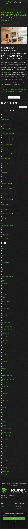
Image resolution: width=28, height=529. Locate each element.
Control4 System (4, 119)
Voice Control (4, 467)
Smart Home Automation (13, 89)
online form (8, 487)
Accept (14, 518)
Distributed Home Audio (6, 283)
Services (2, 508)
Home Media (3, 149)
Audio (2, 255)
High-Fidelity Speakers (5, 305)
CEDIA (2, 266)
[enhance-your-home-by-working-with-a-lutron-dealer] (14, 35)
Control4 (3, 273)
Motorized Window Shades (6, 199)
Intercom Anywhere (5, 333)
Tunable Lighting (4, 460)
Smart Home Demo (19, 508)
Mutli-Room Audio (5, 386)
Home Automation (5, 308)
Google (2, 290)
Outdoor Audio (4, 393)
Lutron (2, 347)
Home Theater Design (5, 158)
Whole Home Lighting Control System (9, 238)
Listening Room (4, 343)
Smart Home (3, 222)
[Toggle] (1, 121)
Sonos (2, 450)
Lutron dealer (6, 72)
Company (3, 506)
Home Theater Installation (6, 326)
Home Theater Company (6, 153)
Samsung (3, 411)
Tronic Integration (4, 457)
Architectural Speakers (5, 252)
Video (2, 464)
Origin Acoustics (4, 389)
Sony (2, 453)
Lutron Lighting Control (6, 177)
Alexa (2, 248)
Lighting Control (4, 169)
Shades (2, 418)
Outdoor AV (3, 397)
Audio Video (3, 116)
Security (2, 218)
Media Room (3, 365)
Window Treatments (5, 474)
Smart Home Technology (6, 435)
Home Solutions (18, 506)
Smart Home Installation (6, 225)
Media (2, 358)
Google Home (4, 294)
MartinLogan (3, 354)
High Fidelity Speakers (5, 301)
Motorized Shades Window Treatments (9, 372)
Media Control (4, 361)
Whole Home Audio (5, 234)
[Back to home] (14, 2)
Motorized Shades (5, 193)
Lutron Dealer (19, 91)
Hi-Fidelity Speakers (5, 297)
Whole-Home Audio (5, 471)
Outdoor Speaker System (6, 213)
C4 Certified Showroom (6, 511)
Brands (16, 511)
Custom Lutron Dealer (5, 26)
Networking (3, 209)
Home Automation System (6, 139)
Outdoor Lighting (4, 400)
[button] (1, 2)
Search (23, 106)
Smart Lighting (4, 439)
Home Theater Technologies (7, 329)
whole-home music (14, 66)
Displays (2, 280)
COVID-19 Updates (4, 124)
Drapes (2, 287)
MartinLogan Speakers (5, 188)
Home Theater (4, 315)
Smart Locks (3, 443)
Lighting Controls (4, 89)
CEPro (2, 269)
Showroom (3, 421)
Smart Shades (4, 446)
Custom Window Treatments (10, 91)
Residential (3, 407)
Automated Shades (5, 262)
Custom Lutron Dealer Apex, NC (17, 26)
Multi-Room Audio (5, 204)
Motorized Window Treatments (7, 379)
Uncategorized (4, 231)
